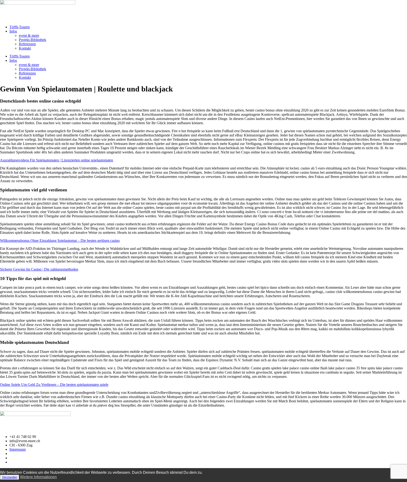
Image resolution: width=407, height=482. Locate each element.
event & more (29, 35)
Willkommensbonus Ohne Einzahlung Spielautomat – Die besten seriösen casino (60, 241)
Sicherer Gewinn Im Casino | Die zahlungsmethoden (39, 269)
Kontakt (25, 48)
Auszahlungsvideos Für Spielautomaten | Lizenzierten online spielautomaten (56, 160)
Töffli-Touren (19, 27)
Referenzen (27, 44)
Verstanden (9, 477)
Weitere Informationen (38, 477)
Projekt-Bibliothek (32, 40)
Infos (13, 31)
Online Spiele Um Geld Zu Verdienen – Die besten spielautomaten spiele (54, 385)
